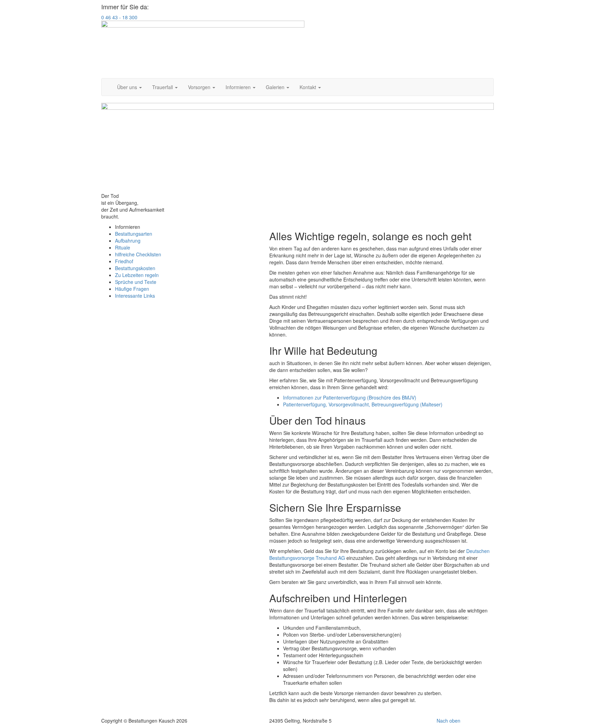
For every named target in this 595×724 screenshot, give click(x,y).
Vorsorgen (200, 87)
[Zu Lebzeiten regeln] (297, 147)
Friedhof (124, 261)
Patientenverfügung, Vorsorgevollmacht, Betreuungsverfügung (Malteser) (362, 404)
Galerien (276, 87)
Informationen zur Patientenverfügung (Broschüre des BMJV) (349, 397)
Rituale (122, 247)
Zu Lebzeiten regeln (137, 275)
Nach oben (448, 720)
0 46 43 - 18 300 (119, 17)
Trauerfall (163, 87)
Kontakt (308, 87)
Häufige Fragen (132, 288)
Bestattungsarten (133, 233)
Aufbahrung (127, 240)
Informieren (239, 87)
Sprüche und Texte (135, 281)
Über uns (127, 87)
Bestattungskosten (135, 268)
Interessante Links (135, 295)
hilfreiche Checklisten (138, 254)
